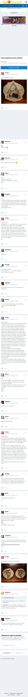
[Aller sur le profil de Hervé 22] (2, 158)
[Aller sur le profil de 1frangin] (2, 265)
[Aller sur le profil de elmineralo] (2, 250)
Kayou (7, 173)
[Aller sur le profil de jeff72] (2, 494)
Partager (7, 652)
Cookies (18, 694)
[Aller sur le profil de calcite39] (2, 536)
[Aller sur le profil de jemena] (2, 300)
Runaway (7, 141)
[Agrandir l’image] (1, 146)
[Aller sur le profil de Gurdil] (2, 512)
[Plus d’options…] (25, 73)
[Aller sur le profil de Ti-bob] (2, 73)
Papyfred (7, 592)
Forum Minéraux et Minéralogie (19, 63)
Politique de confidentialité (16, 693)
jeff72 (6, 493)
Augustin (7, 194)
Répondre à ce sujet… (9, 645)
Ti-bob (4, 61)
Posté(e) (11, 74)
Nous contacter (11, 694)
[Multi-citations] (2, 108)
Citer (6, 108)
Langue (6, 693)
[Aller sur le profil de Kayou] (2, 174)
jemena (7, 299)
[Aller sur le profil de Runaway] (2, 142)
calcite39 (7, 535)
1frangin (7, 264)
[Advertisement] (14, 41)
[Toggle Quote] (3, 597)
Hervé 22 (7, 158)
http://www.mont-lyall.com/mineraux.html (10, 544)
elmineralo (8, 249)
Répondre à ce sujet (14, 67)
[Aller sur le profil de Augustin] (2, 195)
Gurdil (6, 511)
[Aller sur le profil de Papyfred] (2, 593)
